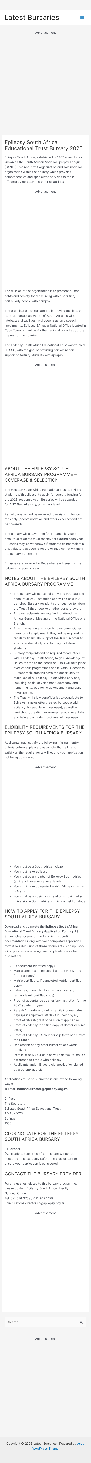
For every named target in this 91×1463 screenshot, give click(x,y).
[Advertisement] (45, 80)
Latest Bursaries (31, 17)
